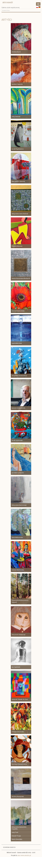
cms (18, 855)
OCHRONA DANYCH (9, 847)
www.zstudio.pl (26, 855)
